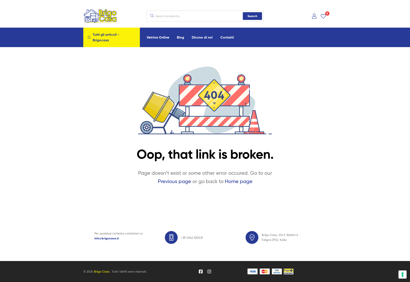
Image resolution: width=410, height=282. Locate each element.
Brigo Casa (102, 271)
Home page (238, 181)
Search (252, 16)
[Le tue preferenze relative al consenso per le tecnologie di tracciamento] (402, 274)
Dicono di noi (202, 37)
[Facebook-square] (201, 271)
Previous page (174, 181)
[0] (323, 16)
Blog (180, 37)
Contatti (227, 37)
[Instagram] (209, 271)
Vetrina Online (158, 37)
